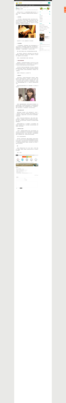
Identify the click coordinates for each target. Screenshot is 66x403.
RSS (49, 0)
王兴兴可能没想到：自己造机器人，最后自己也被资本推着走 (46, 27)
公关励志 (30, 5)
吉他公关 (33, 5)
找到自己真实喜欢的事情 (21, 60)
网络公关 (24, 5)
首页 (17, 5)
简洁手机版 (48, 0)
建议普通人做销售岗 (42, 30)
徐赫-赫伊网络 (46, 36)
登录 (45, 0)
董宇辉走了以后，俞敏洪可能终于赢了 (44, 26)
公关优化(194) (41, 15)
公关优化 (20, 5)
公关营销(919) (41, 18)
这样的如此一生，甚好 (19, 8)
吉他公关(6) (41, 21)
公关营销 (27, 5)
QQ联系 (49, 5)
